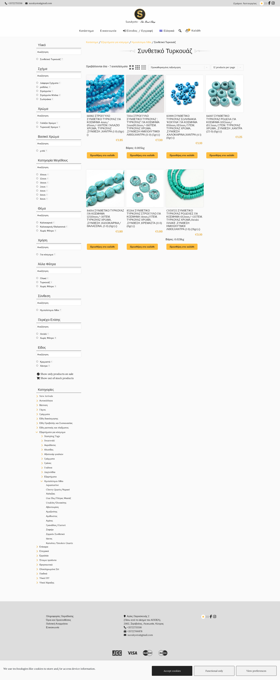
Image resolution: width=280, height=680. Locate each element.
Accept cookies (172, 670)
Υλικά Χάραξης (46, 582)
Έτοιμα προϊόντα (47, 560)
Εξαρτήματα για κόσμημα (115, 42)
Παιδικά (43, 573)
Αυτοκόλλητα (46, 400)
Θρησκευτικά (45, 564)
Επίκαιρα (43, 546)
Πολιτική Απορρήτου (57, 623)
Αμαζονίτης (51, 511)
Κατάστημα (92, 42)
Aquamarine (52, 485)
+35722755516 (15, 3)
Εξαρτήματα (50, 476)
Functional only (214, 670)
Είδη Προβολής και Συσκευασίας (56, 423)
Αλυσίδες (48, 449)
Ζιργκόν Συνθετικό (55, 534)
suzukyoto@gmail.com (40, 3)
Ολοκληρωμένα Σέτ (49, 569)
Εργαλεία (43, 555)
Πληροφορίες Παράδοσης (60, 616)
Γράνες (47, 463)
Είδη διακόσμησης (48, 418)
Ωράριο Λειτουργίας (245, 3)
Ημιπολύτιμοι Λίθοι (141, 42)
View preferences (256, 670)
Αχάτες (49, 520)
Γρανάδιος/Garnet (56, 525)
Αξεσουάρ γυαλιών (53, 454)
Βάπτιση (43, 405)
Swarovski (49, 440)
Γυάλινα (48, 467)
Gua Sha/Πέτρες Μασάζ (58, 498)
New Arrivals (46, 396)
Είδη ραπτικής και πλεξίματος (54, 427)
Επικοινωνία (52, 627)
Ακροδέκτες (50, 445)
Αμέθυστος (51, 516)
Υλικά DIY (44, 578)
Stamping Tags (52, 436)
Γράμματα (44, 414)
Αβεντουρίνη (52, 507)
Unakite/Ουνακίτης (56, 502)
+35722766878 (134, 631)
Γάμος (42, 409)
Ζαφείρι (49, 529)
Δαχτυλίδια (49, 472)
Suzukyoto (140, 16)
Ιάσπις (49, 538)
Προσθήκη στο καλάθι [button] (102, 155)
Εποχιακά (44, 551)
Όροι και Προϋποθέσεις (58, 619)
